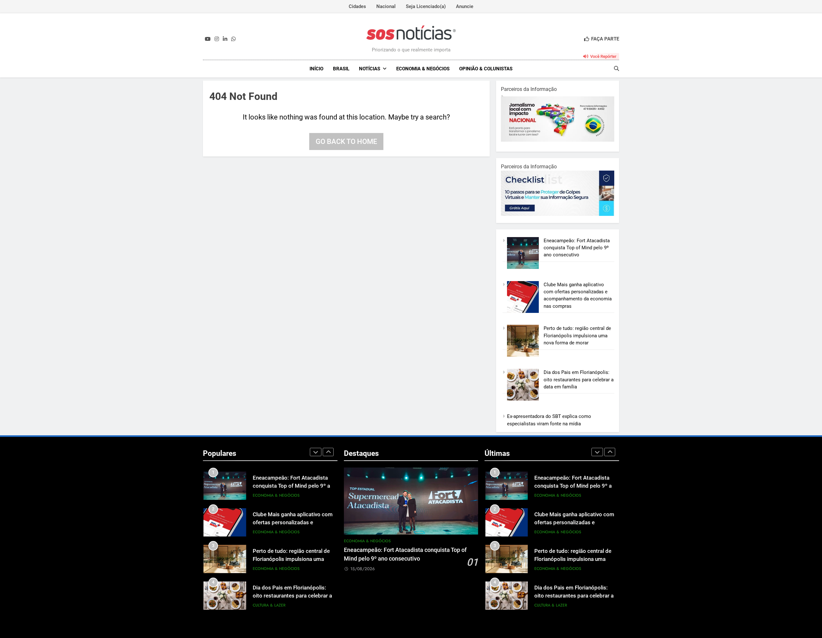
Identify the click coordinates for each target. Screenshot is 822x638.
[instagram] (217, 39)
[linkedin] (225, 39)
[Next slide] (328, 452)
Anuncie (464, 6)
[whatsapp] (233, 39)
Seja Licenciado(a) (426, 6)
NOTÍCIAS (369, 69)
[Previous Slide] (315, 452)
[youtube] (208, 39)
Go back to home (346, 141)
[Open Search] (616, 68)
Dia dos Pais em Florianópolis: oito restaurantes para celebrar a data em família (579, 379)
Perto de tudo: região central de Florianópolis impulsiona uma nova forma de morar (577, 335)
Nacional (386, 6)
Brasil (341, 69)
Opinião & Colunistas (485, 69)
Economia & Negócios (423, 69)
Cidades (357, 6)
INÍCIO (316, 69)
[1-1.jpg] (557, 140)
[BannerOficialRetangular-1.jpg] (557, 214)
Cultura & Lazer (269, 605)
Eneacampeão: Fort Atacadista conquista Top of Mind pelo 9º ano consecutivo (577, 248)
